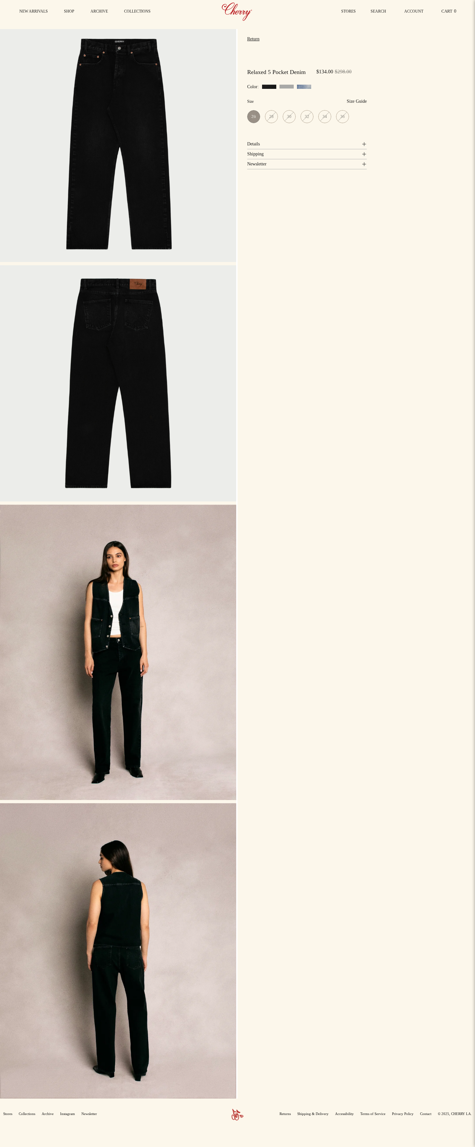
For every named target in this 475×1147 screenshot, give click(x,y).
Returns (285, 1114)
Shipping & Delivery (313, 1114)
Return (253, 39)
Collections (27, 1114)
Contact (425, 1114)
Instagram (67, 1114)
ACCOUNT (413, 13)
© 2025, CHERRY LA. (455, 1114)
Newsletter (257, 164)
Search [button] (380, 13)
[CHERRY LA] (237, 11)
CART (450, 13)
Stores (348, 11)
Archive (48, 1114)
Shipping (255, 154)
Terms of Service (372, 1114)
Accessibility (344, 1114)
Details (253, 144)
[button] (137, 11)
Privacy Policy (403, 1114)
